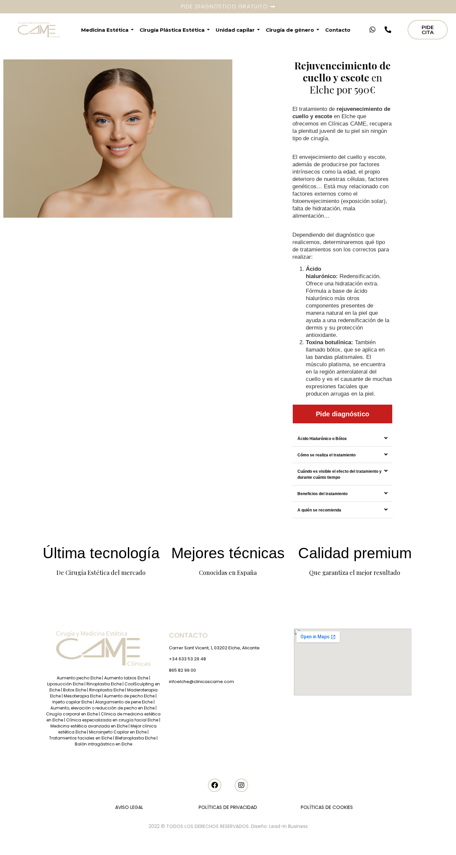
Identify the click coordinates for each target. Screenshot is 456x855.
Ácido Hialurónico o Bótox (322, 438)
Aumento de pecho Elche (129, 696)
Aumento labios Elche (126, 678)
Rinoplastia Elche (104, 684)
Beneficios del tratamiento (322, 493)
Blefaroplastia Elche (135, 738)
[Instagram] (241, 785)
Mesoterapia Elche (82, 696)
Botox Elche (74, 690)
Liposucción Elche (65, 684)
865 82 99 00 (182, 670)
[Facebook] (214, 785)
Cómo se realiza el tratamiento (326, 455)
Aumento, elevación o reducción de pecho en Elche (102, 708)
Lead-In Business (288, 826)
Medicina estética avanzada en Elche (89, 726)
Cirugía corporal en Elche (72, 714)
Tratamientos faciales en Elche (80, 738)
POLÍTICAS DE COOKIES (327, 807)
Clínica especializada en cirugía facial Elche (112, 720)
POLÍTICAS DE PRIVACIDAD (228, 807)
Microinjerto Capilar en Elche (118, 732)
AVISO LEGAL (129, 807)
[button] (342, 438)
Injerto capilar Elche (72, 702)
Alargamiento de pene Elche (124, 702)
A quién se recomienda (319, 510)
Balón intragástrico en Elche (103, 744)
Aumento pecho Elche (79, 678)
